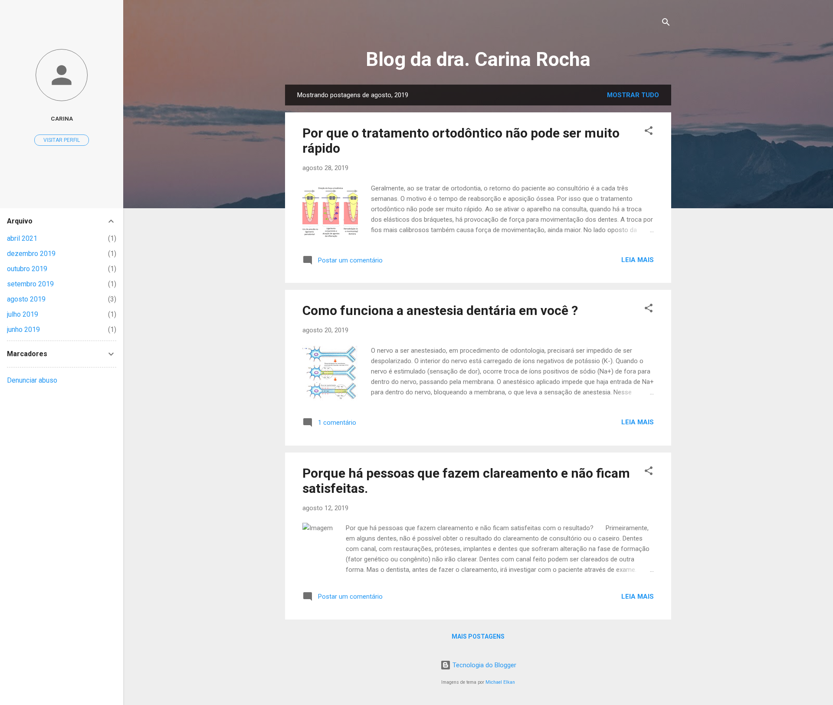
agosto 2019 (26, 299)
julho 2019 (22, 314)
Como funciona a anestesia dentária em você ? (440, 310)
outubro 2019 (27, 269)
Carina (62, 118)
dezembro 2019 (31, 253)
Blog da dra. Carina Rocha (478, 59)
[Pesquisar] (666, 23)
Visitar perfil (61, 140)
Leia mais (637, 260)
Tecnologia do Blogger (483, 665)
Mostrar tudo (633, 95)
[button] (648, 132)
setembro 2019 (30, 284)
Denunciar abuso (32, 380)
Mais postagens (478, 636)
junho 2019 (23, 329)
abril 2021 (22, 238)
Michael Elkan (500, 682)
